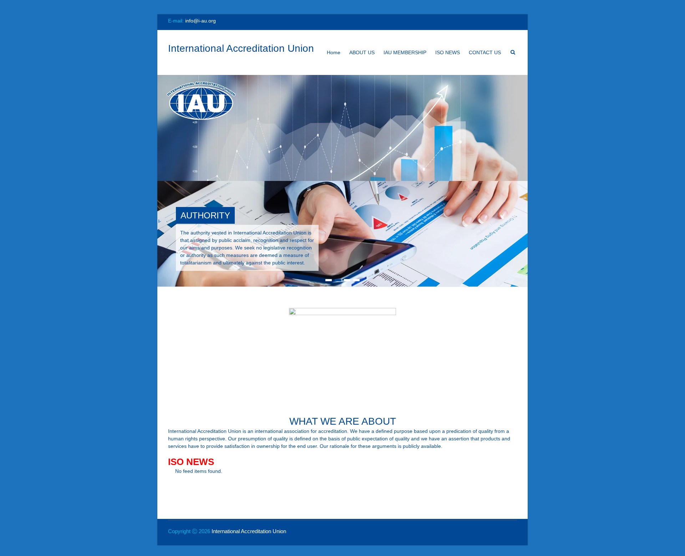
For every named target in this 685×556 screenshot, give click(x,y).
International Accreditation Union (241, 48)
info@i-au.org (200, 21)
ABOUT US (362, 52)
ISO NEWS (447, 52)
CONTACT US (485, 52)
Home (333, 52)
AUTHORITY (205, 215)
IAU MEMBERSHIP (405, 52)
